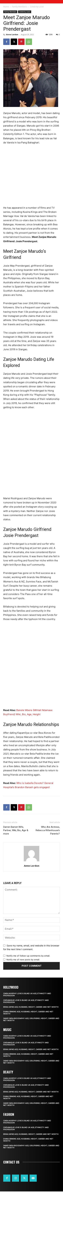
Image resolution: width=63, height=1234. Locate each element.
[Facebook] (6, 42)
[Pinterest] (21, 42)
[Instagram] (15, 1178)
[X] (14, 42)
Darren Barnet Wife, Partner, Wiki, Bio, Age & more (15, 830)
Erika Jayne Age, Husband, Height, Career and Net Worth (30, 1007)
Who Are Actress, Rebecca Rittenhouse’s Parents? (48, 830)
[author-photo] (31, 861)
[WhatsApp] (29, 42)
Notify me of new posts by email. (23, 959)
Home (6, 6)
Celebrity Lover (37, 6)
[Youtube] (33, 1178)
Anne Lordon (12, 34)
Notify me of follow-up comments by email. (28, 955)
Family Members (19, 6)
